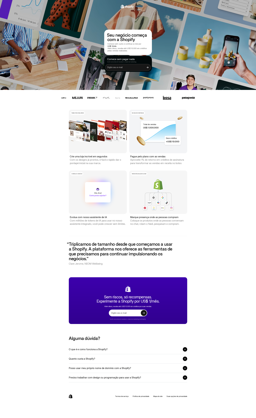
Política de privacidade (141, 396)
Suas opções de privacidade (176, 396)
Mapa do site (157, 396)
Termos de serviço (122, 396)
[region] (158, 131)
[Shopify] (128, 6)
